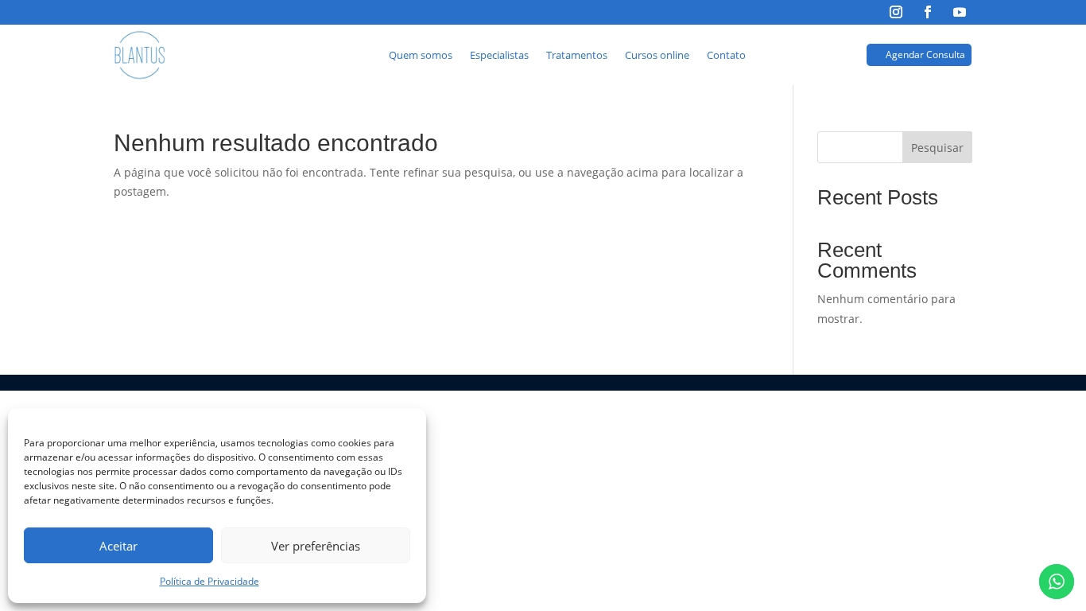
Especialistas (499, 55)
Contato (726, 55)
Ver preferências (315, 546)
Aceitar (118, 546)
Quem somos (420, 55)
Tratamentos (576, 55)
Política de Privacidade (209, 581)
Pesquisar (937, 147)
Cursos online (657, 55)
